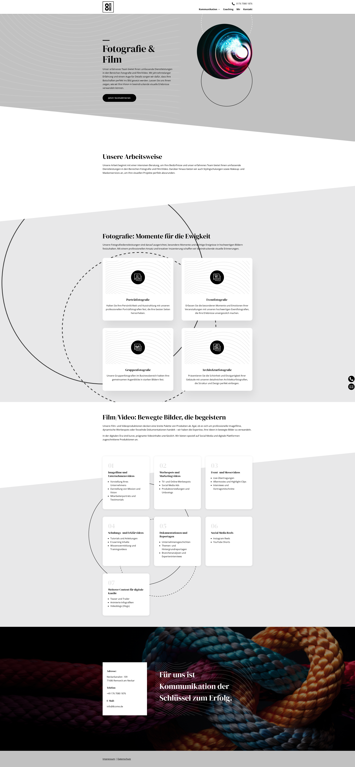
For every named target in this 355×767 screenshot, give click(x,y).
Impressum (109, 758)
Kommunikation (208, 9)
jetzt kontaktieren (119, 98)
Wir (238, 9)
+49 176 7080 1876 (116, 693)
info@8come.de (115, 706)
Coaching (228, 9)
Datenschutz (124, 758)
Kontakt (247, 9)
